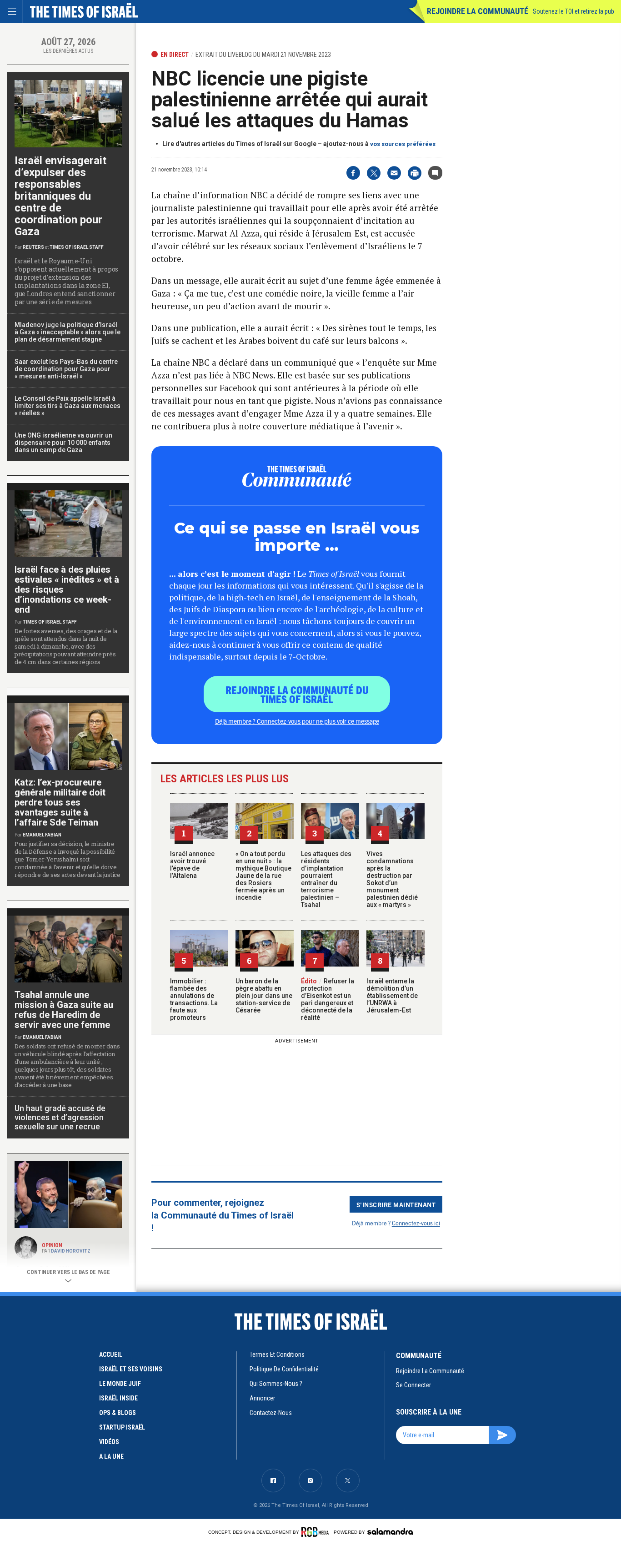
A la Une (111, 1456)
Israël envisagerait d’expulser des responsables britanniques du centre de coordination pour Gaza (60, 196)
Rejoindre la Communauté (477, 11)
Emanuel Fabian (42, 834)
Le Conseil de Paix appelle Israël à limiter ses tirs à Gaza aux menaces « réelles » (67, 406)
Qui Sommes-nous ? (276, 1383)
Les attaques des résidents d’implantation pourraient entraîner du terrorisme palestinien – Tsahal (326, 879)
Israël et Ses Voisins (130, 1369)
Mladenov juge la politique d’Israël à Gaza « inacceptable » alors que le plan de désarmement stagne (67, 332)
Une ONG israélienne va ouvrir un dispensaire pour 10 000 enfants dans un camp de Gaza (63, 442)
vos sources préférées (403, 144)
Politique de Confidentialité (284, 1369)
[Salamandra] (390, 1531)
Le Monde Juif (120, 1383)
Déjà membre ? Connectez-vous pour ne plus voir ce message (297, 721)
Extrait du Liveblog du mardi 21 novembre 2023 (263, 54)
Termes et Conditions (277, 1354)
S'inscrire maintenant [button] (396, 1204)
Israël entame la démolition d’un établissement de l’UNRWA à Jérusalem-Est (392, 995)
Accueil (110, 1354)
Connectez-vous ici (416, 1223)
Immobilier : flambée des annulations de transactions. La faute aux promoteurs (194, 999)
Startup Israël (122, 1427)
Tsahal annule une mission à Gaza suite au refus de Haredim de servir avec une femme (64, 1009)
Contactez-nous (271, 1412)
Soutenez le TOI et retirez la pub (573, 11)
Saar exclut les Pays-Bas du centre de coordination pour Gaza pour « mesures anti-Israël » (66, 369)
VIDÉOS (109, 1441)
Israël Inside (118, 1398)
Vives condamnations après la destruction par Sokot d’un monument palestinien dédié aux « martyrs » (392, 879)
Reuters (33, 247)
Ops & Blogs (117, 1412)
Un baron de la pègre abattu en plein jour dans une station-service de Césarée (263, 995)
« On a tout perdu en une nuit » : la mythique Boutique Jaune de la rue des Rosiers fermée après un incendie (263, 875)
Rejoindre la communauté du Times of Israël (297, 694)
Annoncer (262, 1398)
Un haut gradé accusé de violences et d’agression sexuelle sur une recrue (60, 1117)
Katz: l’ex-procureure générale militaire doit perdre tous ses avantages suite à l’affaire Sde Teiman (60, 802)
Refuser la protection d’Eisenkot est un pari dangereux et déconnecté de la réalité (327, 999)
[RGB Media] (316, 1532)
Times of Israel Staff (77, 247)
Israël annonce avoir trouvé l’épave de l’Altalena (192, 864)
